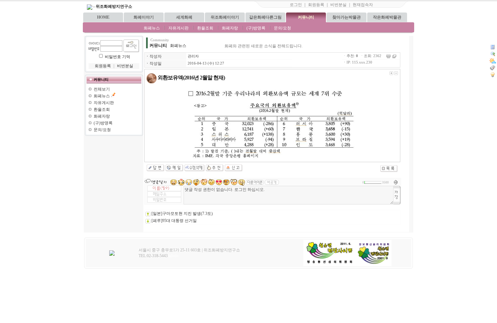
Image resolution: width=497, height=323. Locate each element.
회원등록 (316, 4)
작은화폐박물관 (387, 17)
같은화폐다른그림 (265, 17)
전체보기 (102, 89)
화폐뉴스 (152, 28)
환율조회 (205, 28)
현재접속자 (363, 4)
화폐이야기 (144, 17)
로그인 (296, 4)
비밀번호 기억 (117, 56)
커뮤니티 (306, 17)
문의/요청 (282, 28)
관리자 (193, 56)
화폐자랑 (230, 28)
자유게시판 (178, 28)
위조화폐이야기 (225, 17)
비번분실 (338, 4)
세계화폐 (184, 17)
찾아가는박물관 (346, 17)
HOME (103, 17)
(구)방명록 (255, 28)
